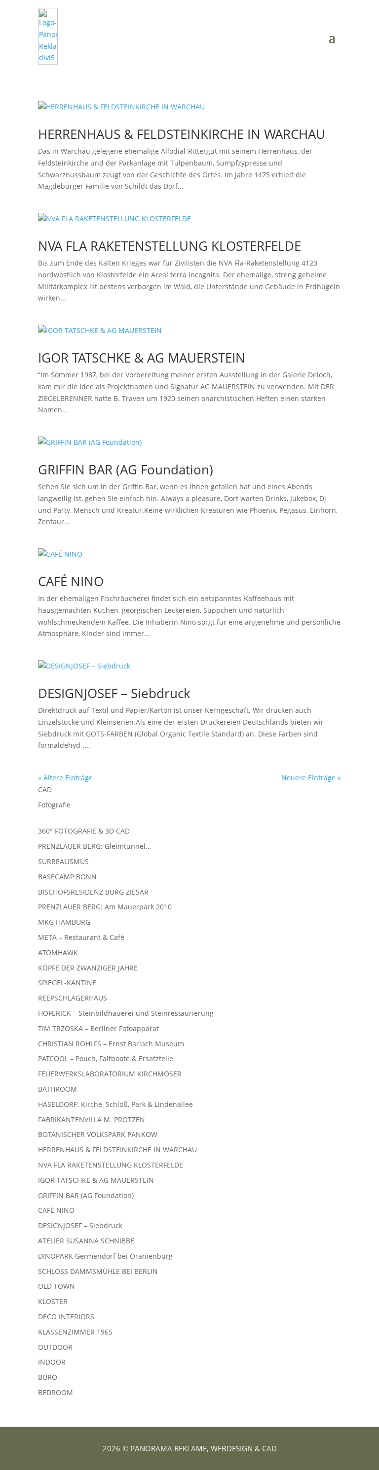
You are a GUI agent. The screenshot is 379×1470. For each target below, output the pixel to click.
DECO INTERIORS (66, 1316)
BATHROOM (57, 1089)
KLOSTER (53, 1301)
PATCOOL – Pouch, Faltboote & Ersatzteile (105, 1058)
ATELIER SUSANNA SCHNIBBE (86, 1240)
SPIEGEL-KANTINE (67, 982)
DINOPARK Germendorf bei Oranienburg (105, 1256)
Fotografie (54, 804)
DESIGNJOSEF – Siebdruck (114, 693)
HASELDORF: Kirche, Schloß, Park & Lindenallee (115, 1104)
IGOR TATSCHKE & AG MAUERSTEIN (141, 358)
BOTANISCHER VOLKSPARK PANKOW (97, 1134)
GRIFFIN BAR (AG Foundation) (125, 469)
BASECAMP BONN (67, 876)
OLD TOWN (56, 1286)
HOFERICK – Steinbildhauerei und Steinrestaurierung (126, 1013)
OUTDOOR (55, 1347)
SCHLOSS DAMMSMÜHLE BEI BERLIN (98, 1271)
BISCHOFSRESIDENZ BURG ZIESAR (93, 892)
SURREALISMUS (63, 861)
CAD (45, 789)
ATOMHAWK (58, 952)
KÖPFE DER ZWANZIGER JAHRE (88, 967)
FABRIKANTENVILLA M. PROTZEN (91, 1119)
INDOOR (52, 1362)
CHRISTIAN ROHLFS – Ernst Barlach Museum (111, 1043)
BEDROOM (55, 1392)
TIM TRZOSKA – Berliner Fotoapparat (98, 1028)
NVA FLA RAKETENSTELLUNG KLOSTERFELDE (169, 246)
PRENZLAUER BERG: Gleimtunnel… (94, 846)
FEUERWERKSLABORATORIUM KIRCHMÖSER (110, 1073)
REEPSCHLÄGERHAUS (72, 997)
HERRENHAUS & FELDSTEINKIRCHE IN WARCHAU (181, 134)
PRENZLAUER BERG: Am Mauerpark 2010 (105, 906)
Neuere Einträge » (311, 777)
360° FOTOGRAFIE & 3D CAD (84, 830)
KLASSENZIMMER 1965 (75, 1331)
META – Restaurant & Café (81, 937)
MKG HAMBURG (64, 922)
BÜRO (47, 1377)
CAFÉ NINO (71, 581)
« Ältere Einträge (65, 777)
